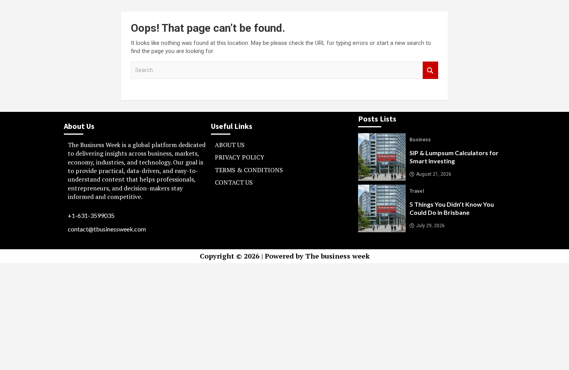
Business (420, 139)
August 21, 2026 (433, 174)
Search (430, 70)
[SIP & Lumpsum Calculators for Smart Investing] (382, 157)
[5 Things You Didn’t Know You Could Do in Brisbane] (382, 208)
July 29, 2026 (430, 225)
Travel (417, 191)
